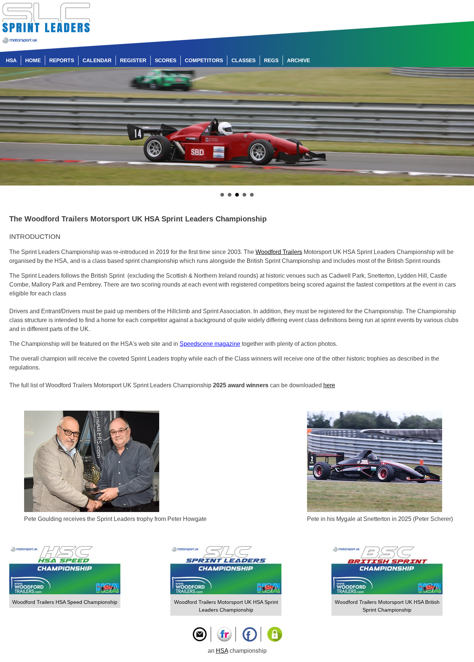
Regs (271, 60)
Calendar (97, 60)
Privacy (274, 634)
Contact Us (199, 634)
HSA (11, 60)
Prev (10, 126)
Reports (61, 60)
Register (133, 60)
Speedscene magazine (210, 344)
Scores (165, 60)
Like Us (249, 634)
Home (33, 60)
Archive (298, 60)
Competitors (204, 60)
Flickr (224, 634)
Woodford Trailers (279, 252)
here (329, 385)
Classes (243, 60)
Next (464, 126)
